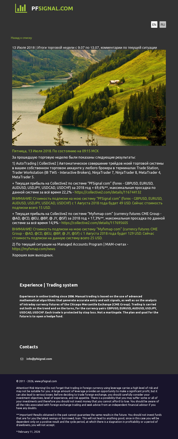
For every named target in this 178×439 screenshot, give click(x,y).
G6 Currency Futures (33, 25)
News (123, 25)
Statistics (99, 25)
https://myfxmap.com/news (33, 249)
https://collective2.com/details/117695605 (94, 223)
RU (163, 24)
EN (154, 24)
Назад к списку (21, 37)
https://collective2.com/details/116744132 (108, 192)
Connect (71, 25)
